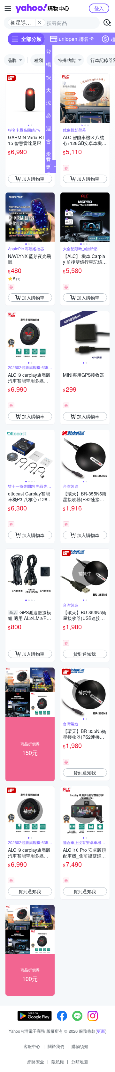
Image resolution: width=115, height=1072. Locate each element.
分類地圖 (79, 1062)
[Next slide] (105, 98)
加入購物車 (33, 179)
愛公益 (48, 155)
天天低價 (48, 91)
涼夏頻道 (48, 104)
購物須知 (80, 1046)
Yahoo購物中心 (42, 8)
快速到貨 (48, 78)
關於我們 (56, 1046)
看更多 (48, 166)
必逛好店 (48, 117)
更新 (101, 1031)
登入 (99, 8)
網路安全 (35, 1062)
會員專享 (48, 142)
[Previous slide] (9, 98)
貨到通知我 (84, 654)
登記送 (48, 53)
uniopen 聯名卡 (76, 38)
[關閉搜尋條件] (39, 23)
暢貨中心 (48, 66)
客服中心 (32, 1046)
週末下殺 (48, 130)
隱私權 (57, 1062)
